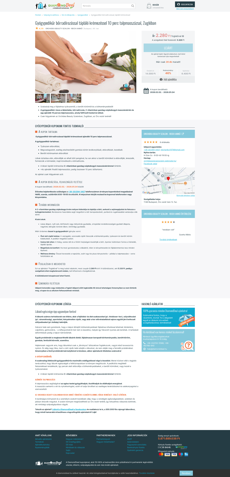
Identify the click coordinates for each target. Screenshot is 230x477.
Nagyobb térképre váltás (185, 195)
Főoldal (38, 15)
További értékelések (168, 239)
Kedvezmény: (168, 70)
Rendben (186, 473)
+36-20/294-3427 (76, 191)
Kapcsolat (70, 453)
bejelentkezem (187, 4)
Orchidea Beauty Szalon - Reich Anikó (163, 133)
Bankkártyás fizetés (136, 447)
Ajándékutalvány (42, 444)
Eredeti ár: (150, 71)
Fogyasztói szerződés (136, 444)
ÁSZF (129, 439)
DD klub (69, 444)
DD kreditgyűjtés (73, 442)
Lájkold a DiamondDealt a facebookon (69, 409)
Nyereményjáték (42, 447)
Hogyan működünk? (74, 439)
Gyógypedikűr (82, 15)
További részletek (147, 473)
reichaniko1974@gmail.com (172, 150)
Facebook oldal (150, 164)
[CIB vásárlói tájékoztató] (164, 447)
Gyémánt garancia (135, 450)
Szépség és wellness (51, 15)
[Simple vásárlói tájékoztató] (181, 447)
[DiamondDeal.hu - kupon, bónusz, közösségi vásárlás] (55, 5)
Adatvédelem (133, 442)
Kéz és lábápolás (68, 15)
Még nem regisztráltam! (185, 9)
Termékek (39, 442)
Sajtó (68, 450)
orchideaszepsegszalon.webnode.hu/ (160, 161)
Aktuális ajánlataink (43, 439)
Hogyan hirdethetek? (105, 442)
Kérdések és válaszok (75, 447)
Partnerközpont (103, 439)
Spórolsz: (186, 71)
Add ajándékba (170, 79)
